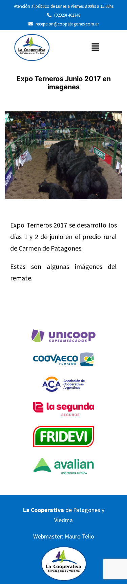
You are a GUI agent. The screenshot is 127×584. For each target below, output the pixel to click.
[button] (95, 47)
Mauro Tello (79, 536)
